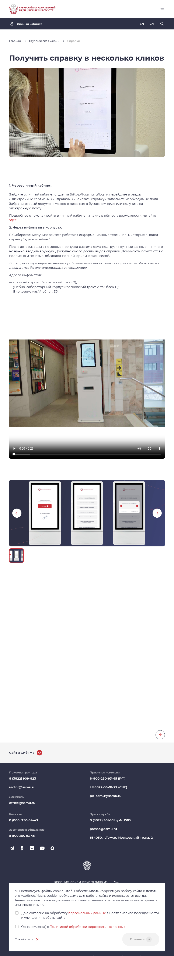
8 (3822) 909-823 (22, 778)
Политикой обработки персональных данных (87, 927)
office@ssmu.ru (22, 803)
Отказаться (24, 939)
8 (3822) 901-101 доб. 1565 (110, 820)
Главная (15, 41)
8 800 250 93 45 (22, 836)
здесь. (14, 220)
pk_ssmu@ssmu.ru (105, 796)
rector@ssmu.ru (22, 787)
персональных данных (87, 913)
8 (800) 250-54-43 (23, 820)
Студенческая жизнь (44, 41)
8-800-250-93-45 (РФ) (107, 778)
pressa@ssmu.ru (103, 829)
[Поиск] (162, 23)
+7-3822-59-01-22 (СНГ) (108, 787)
